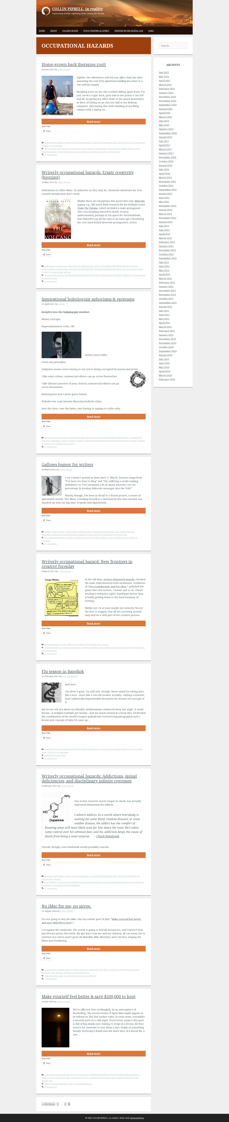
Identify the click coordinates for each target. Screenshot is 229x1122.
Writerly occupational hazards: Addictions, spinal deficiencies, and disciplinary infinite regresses (89, 778)
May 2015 (164, 201)
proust (125, 537)
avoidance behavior (70, 647)
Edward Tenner (86, 882)
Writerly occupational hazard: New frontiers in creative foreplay (87, 564)
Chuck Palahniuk (107, 836)
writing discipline (71, 885)
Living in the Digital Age (77, 876)
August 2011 (165, 306)
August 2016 (165, 165)
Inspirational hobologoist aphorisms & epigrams (88, 299)
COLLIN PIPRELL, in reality (77, 8)
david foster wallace (64, 537)
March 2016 (165, 177)
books (47, 531)
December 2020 (167, 96)
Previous (48, 1104)
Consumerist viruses (54, 969)
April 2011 (164, 322)
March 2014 (165, 213)
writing (67, 272)
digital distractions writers (112, 647)
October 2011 (166, 298)
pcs (80, 975)
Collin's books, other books (54, 269)
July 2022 (164, 72)
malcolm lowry (107, 275)
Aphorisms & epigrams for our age (85, 266)
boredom (83, 1074)
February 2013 (167, 242)
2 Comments (51, 653)
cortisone (62, 882)
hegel (89, 537)
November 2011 (167, 294)
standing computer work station (104, 151)
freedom (98, 882)
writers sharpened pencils (119, 579)
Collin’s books (70, 30)
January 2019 (166, 129)
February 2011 (167, 330)
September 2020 (168, 104)
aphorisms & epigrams (56, 266)
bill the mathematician (56, 1083)
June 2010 (164, 363)
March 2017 (165, 149)
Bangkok (49, 537)
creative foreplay (89, 647)
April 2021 (164, 80)
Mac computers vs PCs (114, 969)
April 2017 (164, 145)
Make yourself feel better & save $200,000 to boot (89, 996)
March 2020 (165, 116)
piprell (117, 537)
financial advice (131, 1074)
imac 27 (63, 975)
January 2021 (166, 92)
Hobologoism (109, 437)
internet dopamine (135, 647)
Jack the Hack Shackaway (80, 269)
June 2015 (164, 197)
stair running (81, 151)
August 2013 (165, 221)
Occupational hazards (101, 142)
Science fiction (127, 531)
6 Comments (51, 446)
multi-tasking (100, 537)
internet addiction (112, 882)
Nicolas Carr (128, 882)
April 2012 (164, 274)
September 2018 (168, 133)
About (53, 30)
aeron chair (50, 148)
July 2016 (164, 169)
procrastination (49, 650)
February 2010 (167, 379)
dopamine (73, 882)
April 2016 (164, 173)
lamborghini (83, 1083)
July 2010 (164, 359)
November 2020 (167, 100)
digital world (51, 876)
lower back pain (65, 151)
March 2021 (165, 84)
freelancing (67, 749)
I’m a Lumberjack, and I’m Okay (107, 586)
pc (91, 1083)
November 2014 (167, 205)
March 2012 (165, 278)
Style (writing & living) (96, 30)
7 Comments (51, 154)
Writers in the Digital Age (128, 30)
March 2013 (165, 238)
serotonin (57, 885)
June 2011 (164, 314)
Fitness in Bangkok (54, 142)
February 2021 (167, 88)
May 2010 (164, 367)
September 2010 (168, 351)
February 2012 (167, 282)
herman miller (119, 148)
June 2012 (164, 266)
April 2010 (164, 371)
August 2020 (165, 108)
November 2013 (167, 217)
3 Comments (51, 281)
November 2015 (167, 181)
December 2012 (167, 250)
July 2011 (164, 310)
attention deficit (52, 647)
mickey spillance (123, 275)
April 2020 (164, 112)
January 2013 (166, 246)
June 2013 (164, 229)
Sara (151, 30)
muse (110, 537)
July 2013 (164, 225)
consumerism (51, 975)
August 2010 (165, 355)
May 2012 (164, 270)
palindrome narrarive (55, 755)
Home (42, 30)
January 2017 (166, 153)
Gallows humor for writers (67, 464)
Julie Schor (73, 975)
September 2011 (168, 302)
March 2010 (165, 375)
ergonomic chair (78, 148)
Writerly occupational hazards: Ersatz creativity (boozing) (88, 175)
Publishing (55, 440)
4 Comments (51, 543)
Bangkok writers (130, 266)
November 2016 (167, 157)
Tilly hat (92, 975)
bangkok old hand (73, 275)
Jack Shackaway (91, 275)
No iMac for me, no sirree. (66, 906)
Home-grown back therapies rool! (74, 64)
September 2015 (168, 189)
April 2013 (164, 233)
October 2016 (166, 161)
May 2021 (164, 76)
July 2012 (164, 262)
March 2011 (165, 326)
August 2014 (165, 209)
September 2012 (168, 258)
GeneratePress (137, 1118)
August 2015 (165, 193)
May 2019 (164, 125)
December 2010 (167, 338)
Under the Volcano (87, 208)
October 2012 (166, 254)
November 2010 (167, 343)
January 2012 (166, 286)
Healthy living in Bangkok (77, 142)
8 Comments (51, 758)
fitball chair (105, 148)
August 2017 (165, 137)
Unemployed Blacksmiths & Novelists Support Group (110, 440)
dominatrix (80, 537)
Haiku (61, 876)
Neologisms (122, 437)
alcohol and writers (54, 275)
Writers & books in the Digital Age (110, 534)
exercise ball (93, 148)
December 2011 (167, 290)
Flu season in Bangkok (63, 671)
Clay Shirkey (51, 882)
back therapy (63, 148)
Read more (93, 121)
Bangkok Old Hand (112, 266)
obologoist (71, 312)
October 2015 (166, 185)
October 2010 (166, 346)
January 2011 (166, 334)
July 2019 (164, 120)
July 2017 (164, 141)
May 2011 (164, 318)
